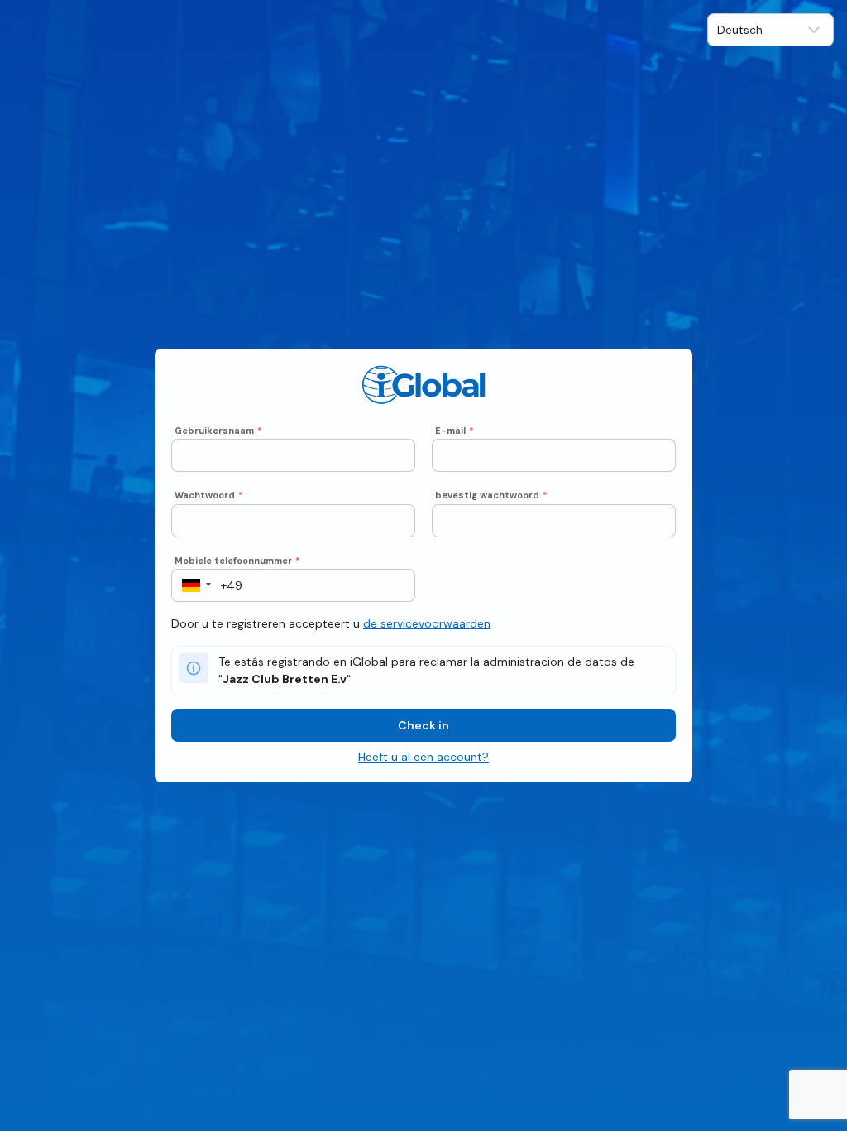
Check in (423, 725)
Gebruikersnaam (218, 430)
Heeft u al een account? (423, 756)
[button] (191, 585)
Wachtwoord (209, 495)
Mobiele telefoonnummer (237, 560)
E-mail (454, 430)
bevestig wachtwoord (491, 495)
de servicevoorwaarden (426, 623)
